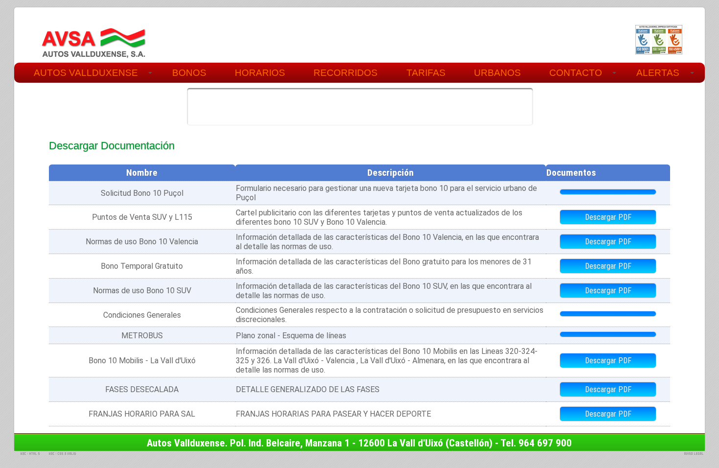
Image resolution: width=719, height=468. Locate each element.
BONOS (189, 73)
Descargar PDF (608, 217)
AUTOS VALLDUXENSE (86, 73)
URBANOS (497, 73)
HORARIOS (260, 73)
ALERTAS (657, 73)
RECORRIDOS (346, 73)
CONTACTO (575, 73)
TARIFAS (426, 73)
